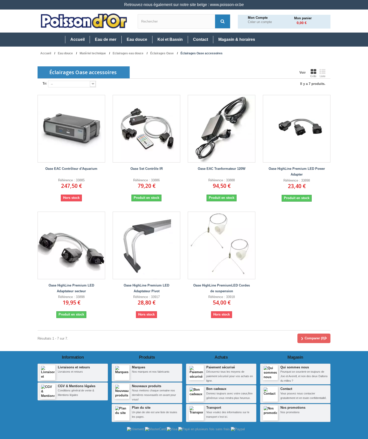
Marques (138, 367)
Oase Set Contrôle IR (146, 169)
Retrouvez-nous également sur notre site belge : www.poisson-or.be (184, 5)
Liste (322, 76)
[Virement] (136, 429)
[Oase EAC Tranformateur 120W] (221, 128)
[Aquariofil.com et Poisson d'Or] (84, 21)
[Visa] (172, 429)
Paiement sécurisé (220, 367)
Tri (45, 83)
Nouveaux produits (146, 386)
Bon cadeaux (216, 389)
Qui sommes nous (294, 367)
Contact (286, 389)
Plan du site (141, 407)
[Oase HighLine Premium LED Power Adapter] (296, 128)
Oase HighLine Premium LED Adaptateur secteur (71, 288)
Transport (213, 407)
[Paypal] (238, 429)
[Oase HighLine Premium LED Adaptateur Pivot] (146, 245)
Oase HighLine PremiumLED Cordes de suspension (221, 288)
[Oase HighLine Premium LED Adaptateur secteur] (71, 245)
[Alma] (204, 429)
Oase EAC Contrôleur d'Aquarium (71, 169)
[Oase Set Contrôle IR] (146, 128)
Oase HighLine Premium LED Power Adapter (297, 171)
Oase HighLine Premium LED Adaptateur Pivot (146, 288)
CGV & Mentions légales (76, 386)
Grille (313, 76)
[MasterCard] (156, 429)
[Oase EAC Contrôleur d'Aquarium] (71, 128)
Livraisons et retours (74, 367)
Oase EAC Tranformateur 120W (221, 169)
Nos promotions (292, 407)
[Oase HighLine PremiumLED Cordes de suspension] (221, 245)
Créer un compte (260, 22)
